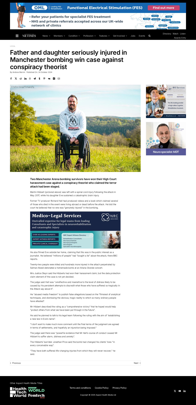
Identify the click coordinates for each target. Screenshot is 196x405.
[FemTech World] (36, 395)
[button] (149, 36)
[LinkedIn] (25, 78)
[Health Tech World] (18, 392)
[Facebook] (11, 78)
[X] (15, 78)
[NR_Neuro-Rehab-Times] (29, 35)
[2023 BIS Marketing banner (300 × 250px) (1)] (166, 86)
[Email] (58, 78)
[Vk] (49, 78)
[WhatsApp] (30, 78)
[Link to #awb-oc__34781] (17, 36)
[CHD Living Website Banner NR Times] (98, 4)
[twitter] (175, 391)
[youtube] (180, 391)
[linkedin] (184, 391)
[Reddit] (20, 78)
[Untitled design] (166, 123)
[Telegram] (34, 78)
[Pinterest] (44, 78)
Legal (12, 46)
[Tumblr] (39, 78)
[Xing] (54, 78)
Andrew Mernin (19, 72)
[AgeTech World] (36, 388)
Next (136, 363)
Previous (16, 363)
